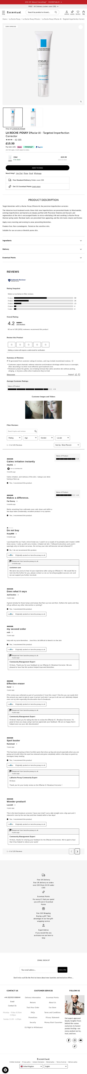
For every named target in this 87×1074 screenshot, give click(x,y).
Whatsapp (37, 173)
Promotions (33, 1017)
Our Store (52, 1007)
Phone (26, 173)
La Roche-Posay (18, 129)
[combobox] (42, 12)
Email (31, 173)
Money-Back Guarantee (53, 1022)
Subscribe (62, 970)
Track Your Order (33, 1007)
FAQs (33, 1012)
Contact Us (12, 1006)
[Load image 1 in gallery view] (12, 117)
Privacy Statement (52, 1017)
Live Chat (19, 173)
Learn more (36, 186)
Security (33, 1022)
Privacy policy (26, 1062)
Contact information (38, 1062)
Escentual (17, 1062)
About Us (52, 1002)
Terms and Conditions (52, 1012)
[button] (3, 12)
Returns (33, 1002)
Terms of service (61, 1062)
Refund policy (50, 1062)
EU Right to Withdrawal (34, 1027)
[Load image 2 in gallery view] (33, 117)
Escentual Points (52, 997)
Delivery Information (33, 997)
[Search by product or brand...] (55, 12)
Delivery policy (72, 1062)
